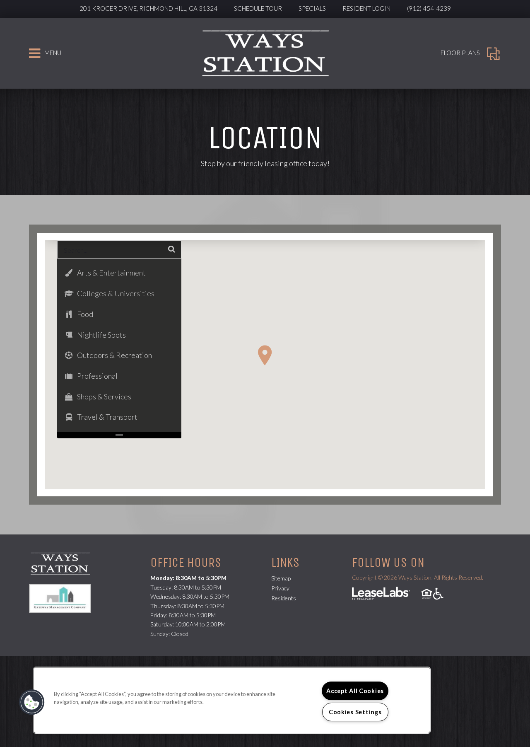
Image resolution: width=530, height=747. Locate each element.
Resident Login (366, 8)
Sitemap (281, 578)
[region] (232, 700)
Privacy (280, 588)
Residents (283, 598)
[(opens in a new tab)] (64, 597)
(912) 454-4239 (429, 8)
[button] (265, 355)
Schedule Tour (258, 8)
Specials (312, 8)
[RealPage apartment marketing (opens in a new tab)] (381, 594)
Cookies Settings (355, 712)
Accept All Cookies (355, 690)
